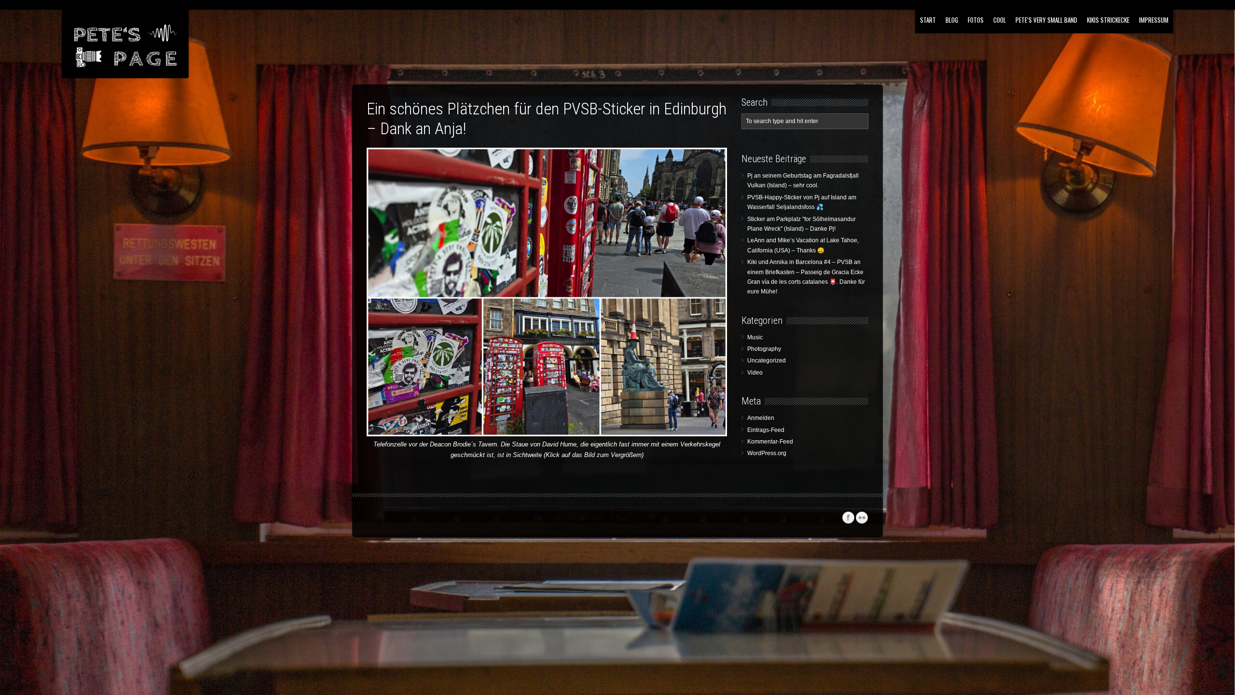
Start (928, 20)
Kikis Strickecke (1108, 20)
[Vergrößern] (712, 160)
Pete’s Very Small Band (1046, 20)
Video (755, 372)
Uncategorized (766, 360)
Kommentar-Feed (770, 441)
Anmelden (760, 418)
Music (755, 337)
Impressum (1153, 20)
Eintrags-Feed (765, 430)
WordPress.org (766, 453)
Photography (764, 349)
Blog (952, 20)
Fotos (976, 20)
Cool (999, 20)
